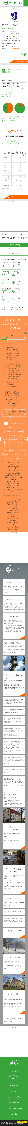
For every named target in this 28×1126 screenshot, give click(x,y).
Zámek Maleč (13, 523)
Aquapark (10, 427)
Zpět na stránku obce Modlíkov (20, 197)
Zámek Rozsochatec (13, 481)
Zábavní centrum (8, 458)
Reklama (14, 1091)
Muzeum (22, 454)
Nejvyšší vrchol (21, 450)
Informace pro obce (14, 1097)
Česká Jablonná (12, 351)
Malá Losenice (9, 370)
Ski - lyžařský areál (10, 431)
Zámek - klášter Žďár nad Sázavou (13, 478)
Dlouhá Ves (10, 356)
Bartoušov (9, 347)
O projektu (14, 1085)
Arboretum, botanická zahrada (9, 439)
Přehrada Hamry (13, 510)
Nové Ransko (8, 374)
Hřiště (16, 362)
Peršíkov (16, 376)
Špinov (7, 395)
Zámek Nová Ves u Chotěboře (12, 520)
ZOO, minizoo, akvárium (16, 424)
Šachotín (16, 389)
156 (12, 45)
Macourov (12, 368)
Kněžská (19, 364)
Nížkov (8, 372)
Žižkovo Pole (13, 405)
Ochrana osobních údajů (14, 1108)
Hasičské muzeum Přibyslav (12, 464)
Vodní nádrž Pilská (12, 475)
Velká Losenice (14, 399)
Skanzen (20, 431)
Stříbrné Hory (9, 397)
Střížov (17, 397)
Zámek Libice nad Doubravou (13, 507)
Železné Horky (12, 403)
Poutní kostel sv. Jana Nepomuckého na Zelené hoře (13, 489)
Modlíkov (9, 25)
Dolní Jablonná (12, 358)
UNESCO (18, 427)
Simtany (15, 391)
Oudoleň (9, 376)
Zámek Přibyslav (13, 467)
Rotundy (22, 447)
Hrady (7, 443)
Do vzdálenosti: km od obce (12, 333)
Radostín (12, 385)
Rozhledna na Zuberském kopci (13, 526)
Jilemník (7, 364)
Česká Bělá (15, 349)
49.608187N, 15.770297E (17, 36)
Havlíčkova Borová (12, 360)
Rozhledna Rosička (12, 471)
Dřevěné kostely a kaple (10, 447)
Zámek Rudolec (12, 504)
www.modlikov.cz (16, 48)
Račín (16, 383)
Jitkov (13, 364)
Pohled (15, 378)
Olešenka (17, 374)
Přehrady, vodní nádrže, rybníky (14, 435)
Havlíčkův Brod (15, 35)
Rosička (8, 389)
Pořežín (9, 381)
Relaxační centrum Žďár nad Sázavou (12, 497)
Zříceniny (20, 443)
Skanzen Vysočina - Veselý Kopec (12, 513)
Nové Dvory (15, 372)
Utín (6, 399)
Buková (7, 349)
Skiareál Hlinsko (12, 516)
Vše (6, 424)
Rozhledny (24, 439)
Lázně (12, 450)
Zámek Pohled (12, 469)
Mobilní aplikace (14, 1103)
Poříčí (16, 381)
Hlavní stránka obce (22, 61)
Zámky (13, 443)
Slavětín (17, 393)
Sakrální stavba (20, 458)
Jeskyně (5, 450)
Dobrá (17, 356)
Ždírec (16, 401)
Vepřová (9, 401)
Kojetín (8, 366)
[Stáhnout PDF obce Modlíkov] (22, 54)
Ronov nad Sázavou (12, 387)
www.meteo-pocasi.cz (19, 309)
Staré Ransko (15, 395)
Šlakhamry (9, 393)
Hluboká (10, 362)
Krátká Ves (16, 366)
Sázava (8, 391)
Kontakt (14, 1114)
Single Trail (14, 454)
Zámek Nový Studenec (12, 485)
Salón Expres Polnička (12, 473)
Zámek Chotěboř (12, 502)
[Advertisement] (14, 217)
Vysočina (13, 31)
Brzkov (16, 347)
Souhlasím (22, 1121)
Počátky (9, 378)
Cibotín (16, 354)
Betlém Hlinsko (13, 529)
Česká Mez (9, 354)
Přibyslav (10, 383)
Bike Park (5, 454)
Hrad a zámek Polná (13, 500)
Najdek (18, 370)
